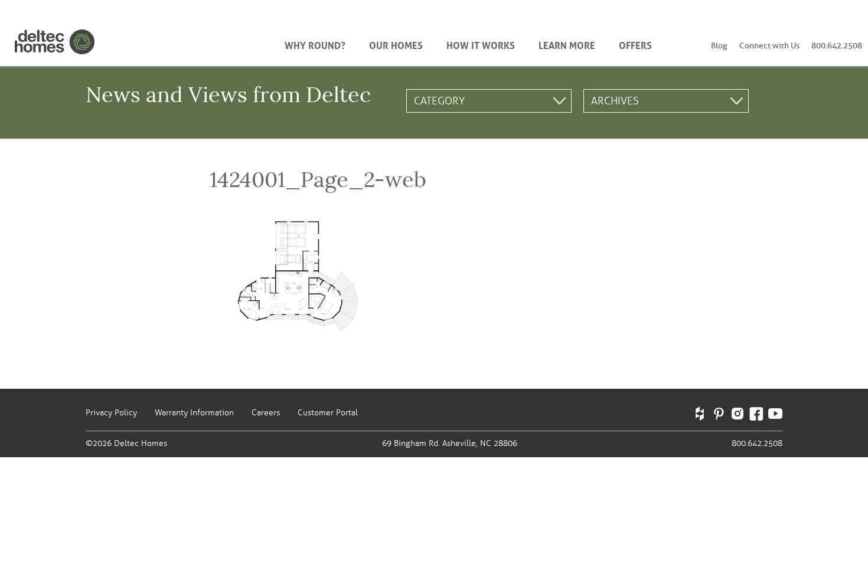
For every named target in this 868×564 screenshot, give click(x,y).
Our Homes (396, 44)
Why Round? (315, 44)
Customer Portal (328, 413)
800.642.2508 (836, 46)
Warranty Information (194, 413)
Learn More (567, 44)
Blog (719, 46)
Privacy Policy (111, 413)
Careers (266, 413)
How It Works (480, 44)
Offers (635, 44)
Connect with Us (769, 46)
